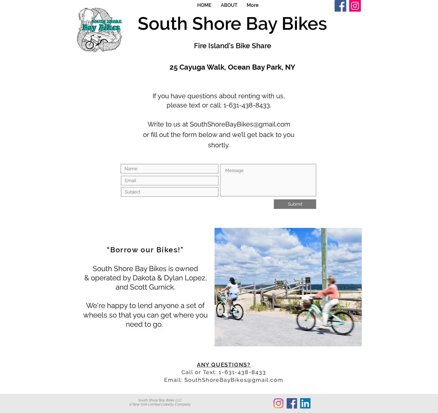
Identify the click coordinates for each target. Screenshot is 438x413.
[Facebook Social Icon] (292, 403)
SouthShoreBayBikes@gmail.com (240, 124)
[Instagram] (355, 6)
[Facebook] (340, 6)
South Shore (192, 23)
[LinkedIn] (305, 403)
